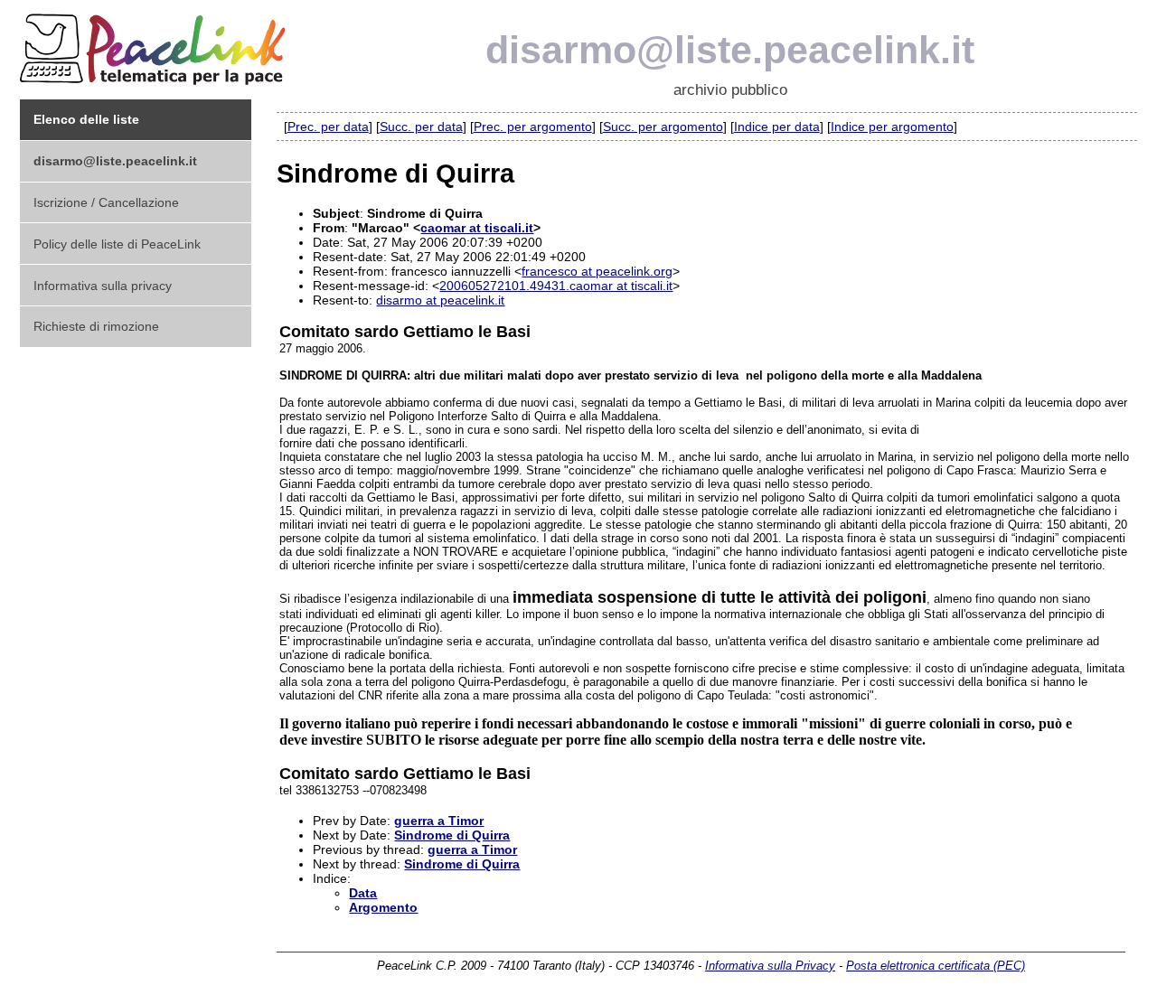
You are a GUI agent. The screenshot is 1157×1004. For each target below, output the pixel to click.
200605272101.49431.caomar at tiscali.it (556, 285)
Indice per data (777, 126)
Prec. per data (328, 126)
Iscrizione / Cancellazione (106, 202)
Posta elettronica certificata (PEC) (935, 965)
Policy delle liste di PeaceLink (117, 244)
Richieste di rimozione (96, 326)
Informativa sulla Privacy (770, 965)
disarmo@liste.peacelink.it (729, 49)
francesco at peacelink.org (597, 271)
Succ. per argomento (663, 126)
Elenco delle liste (86, 119)
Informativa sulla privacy (102, 285)
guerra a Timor (439, 820)
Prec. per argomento (533, 126)
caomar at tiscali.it (476, 228)
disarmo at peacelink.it (440, 300)
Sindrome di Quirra (452, 835)
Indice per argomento (892, 126)
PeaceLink (155, 44)
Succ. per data (421, 126)
